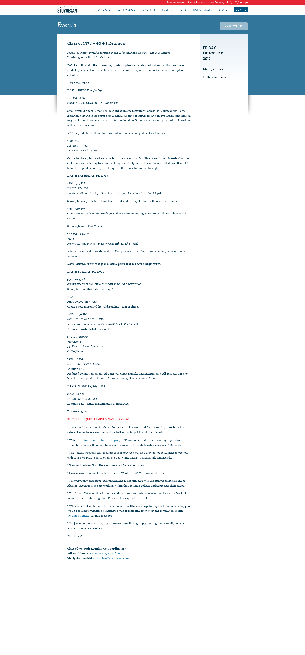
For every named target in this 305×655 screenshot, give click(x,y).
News (182, 9)
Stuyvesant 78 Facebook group (102, 440)
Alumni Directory (216, 2)
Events (167, 9)
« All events (234, 26)
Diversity (148, 9)
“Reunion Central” (78, 515)
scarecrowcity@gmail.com (105, 553)
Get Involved (126, 9)
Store (223, 9)
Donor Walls (202, 9)
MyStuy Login (241, 2)
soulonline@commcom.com (111, 558)
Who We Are (101, 9)
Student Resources (196, 2)
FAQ (229, 2)
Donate (241, 9)
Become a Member (176, 2)
